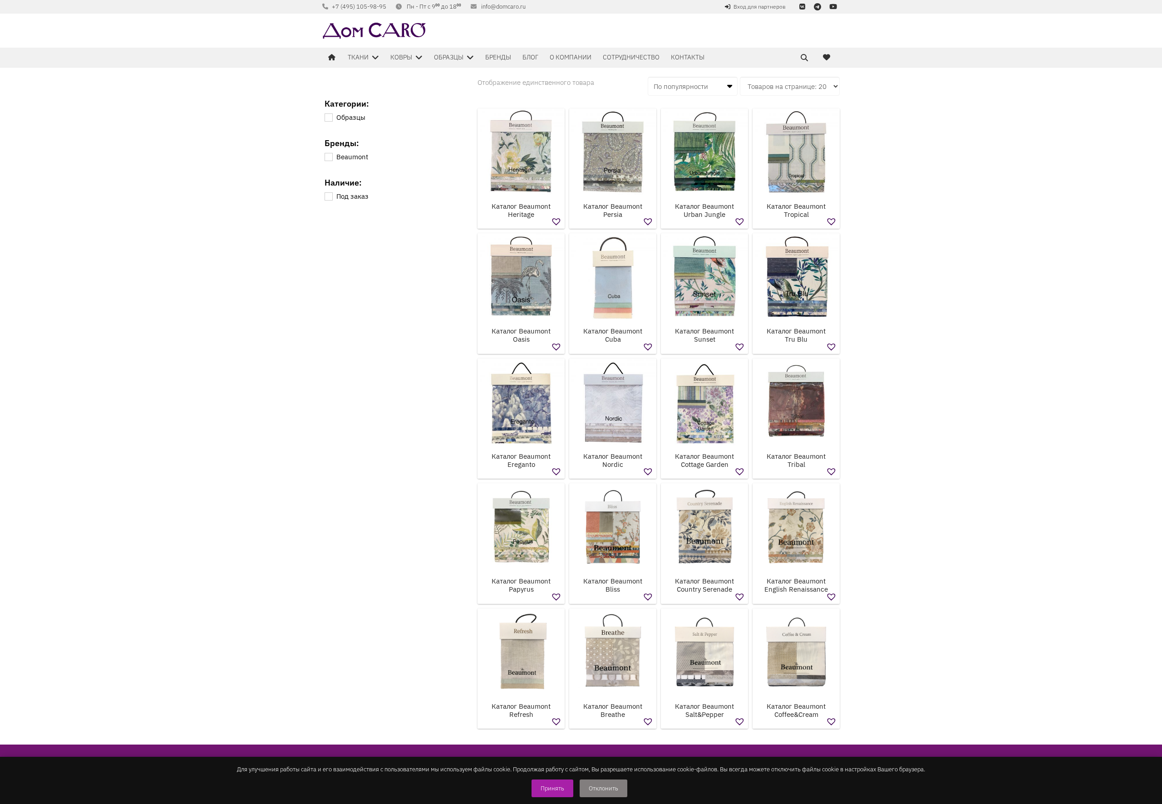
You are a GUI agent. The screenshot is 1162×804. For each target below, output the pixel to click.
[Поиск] (804, 57)
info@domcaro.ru (503, 6)
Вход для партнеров (760, 6)
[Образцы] (328, 117)
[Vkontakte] (802, 7)
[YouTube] (833, 7)
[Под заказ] (328, 196)
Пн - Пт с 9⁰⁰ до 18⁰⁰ (434, 6)
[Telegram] (817, 7)
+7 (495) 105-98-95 (359, 6)
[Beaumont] (328, 156)
